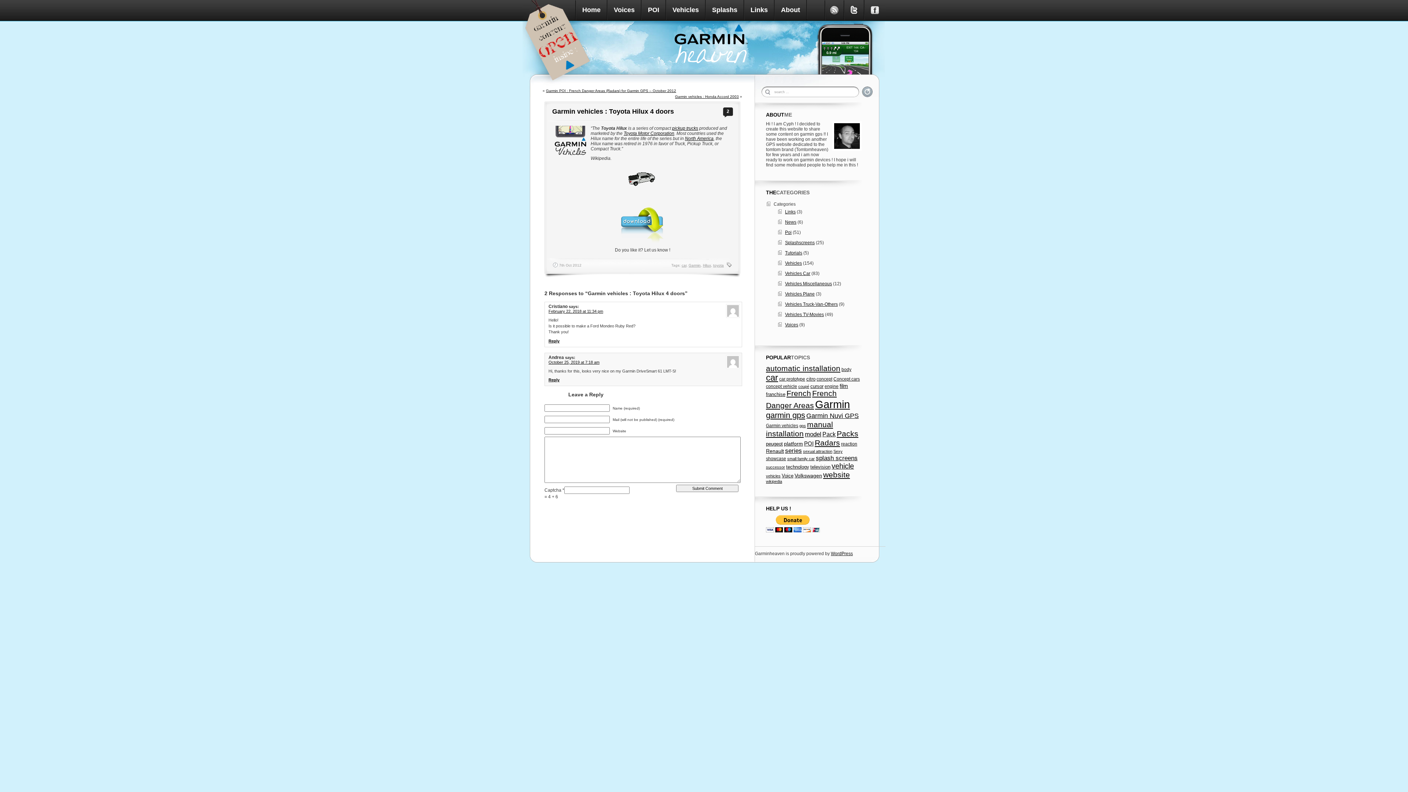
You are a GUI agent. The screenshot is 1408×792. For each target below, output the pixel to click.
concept (824, 379)
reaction (849, 444)
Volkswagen (808, 475)
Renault (775, 451)
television (820, 467)
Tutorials (793, 253)
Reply (554, 341)
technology (797, 467)
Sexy (838, 451)
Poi (788, 232)
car (684, 265)
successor (775, 467)
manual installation (799, 429)
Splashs (724, 10)
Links (759, 10)
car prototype (792, 379)
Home (591, 10)
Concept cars (846, 379)
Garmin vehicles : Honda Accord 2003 (707, 97)
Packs (847, 433)
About (790, 10)
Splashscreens (800, 242)
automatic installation (803, 368)
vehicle (843, 466)
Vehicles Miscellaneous (808, 283)
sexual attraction (817, 451)
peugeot (774, 444)
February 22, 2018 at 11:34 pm (576, 311)
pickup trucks (685, 128)
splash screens (837, 458)
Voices (624, 10)
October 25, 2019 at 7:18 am (574, 362)
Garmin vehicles (782, 425)
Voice (787, 475)
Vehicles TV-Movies (804, 314)
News (790, 222)
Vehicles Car (797, 273)
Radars (827, 443)
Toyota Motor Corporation (649, 133)
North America (699, 138)
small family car (801, 458)
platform (793, 444)
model (813, 434)
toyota (718, 265)
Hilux (707, 265)
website (836, 474)
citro (810, 379)
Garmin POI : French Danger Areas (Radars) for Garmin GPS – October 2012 (611, 91)
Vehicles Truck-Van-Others (811, 304)
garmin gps (785, 415)
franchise (775, 394)
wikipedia (774, 481)
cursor (817, 386)
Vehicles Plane (800, 294)
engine (832, 386)
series (793, 450)
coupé (803, 386)
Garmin (695, 265)
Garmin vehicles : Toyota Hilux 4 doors (613, 111)
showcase (776, 458)
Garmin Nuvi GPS (832, 415)
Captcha (553, 490)
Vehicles (685, 10)
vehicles (773, 476)
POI (653, 10)
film (844, 386)
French (798, 393)
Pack (829, 434)
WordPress (842, 553)
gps (802, 425)
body (846, 369)
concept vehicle (781, 386)
